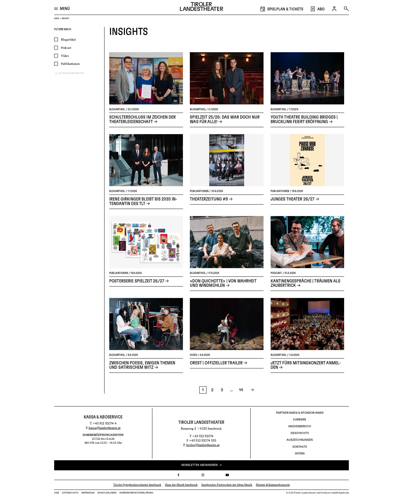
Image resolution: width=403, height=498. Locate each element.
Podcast (66, 48)
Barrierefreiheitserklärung (136, 493)
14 (241, 390)
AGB (56, 493)
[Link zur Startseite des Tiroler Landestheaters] (201, 7)
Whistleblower (107, 493)
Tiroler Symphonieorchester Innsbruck (137, 485)
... (231, 390)
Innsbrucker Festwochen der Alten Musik (226, 485)
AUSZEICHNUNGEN (300, 440)
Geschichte (300, 433)
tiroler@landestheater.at (203, 445)
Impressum (87, 493)
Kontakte (299, 446)
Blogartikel (68, 39)
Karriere (299, 419)
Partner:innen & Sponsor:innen (300, 413)
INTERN (300, 453)
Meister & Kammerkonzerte (273, 485)
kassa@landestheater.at (104, 428)
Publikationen (70, 64)
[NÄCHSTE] (250, 390)
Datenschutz (70, 493)
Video (65, 56)
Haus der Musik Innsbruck (181, 485)
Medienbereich (299, 426)
